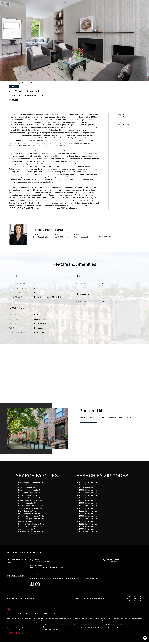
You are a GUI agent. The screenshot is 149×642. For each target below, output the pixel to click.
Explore (88, 425)
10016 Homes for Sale (88, 490)
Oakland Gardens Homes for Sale (32, 516)
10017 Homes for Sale (88, 506)
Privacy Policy (97, 598)
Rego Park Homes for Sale (29, 493)
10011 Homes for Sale (88, 487)
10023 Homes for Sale (88, 526)
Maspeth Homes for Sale (28, 485)
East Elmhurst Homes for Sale (30, 490)
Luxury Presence (26, 598)
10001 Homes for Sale (88, 493)
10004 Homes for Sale (88, 532)
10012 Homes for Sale (88, 498)
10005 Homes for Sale (88, 524)
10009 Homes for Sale (88, 500)
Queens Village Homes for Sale (31, 519)
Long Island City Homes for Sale (31, 482)
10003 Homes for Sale (88, 485)
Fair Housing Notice (36, 574)
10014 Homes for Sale (88, 495)
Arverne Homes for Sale (28, 529)
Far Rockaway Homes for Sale (30, 532)
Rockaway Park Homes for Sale (31, 524)
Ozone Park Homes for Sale (29, 498)
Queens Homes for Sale (28, 503)
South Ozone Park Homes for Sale (32, 508)
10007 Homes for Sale (88, 519)
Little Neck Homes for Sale (29, 521)
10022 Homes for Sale (88, 513)
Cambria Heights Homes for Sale (31, 526)
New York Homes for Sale (28, 487)
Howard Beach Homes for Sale (30, 506)
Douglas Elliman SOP (51, 574)
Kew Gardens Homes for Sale (30, 500)
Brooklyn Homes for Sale (28, 495)
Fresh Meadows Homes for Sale (31, 513)
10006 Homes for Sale (88, 521)
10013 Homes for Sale (88, 508)
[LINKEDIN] (135, 598)
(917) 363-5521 (61, 237)
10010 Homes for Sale (88, 482)
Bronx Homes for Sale (27, 511)
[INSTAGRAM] (129, 598)
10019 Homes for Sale (88, 516)
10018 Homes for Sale (88, 503)
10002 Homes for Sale (88, 511)
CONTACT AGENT (106, 236)
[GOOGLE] (140, 598)
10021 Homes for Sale (88, 529)
